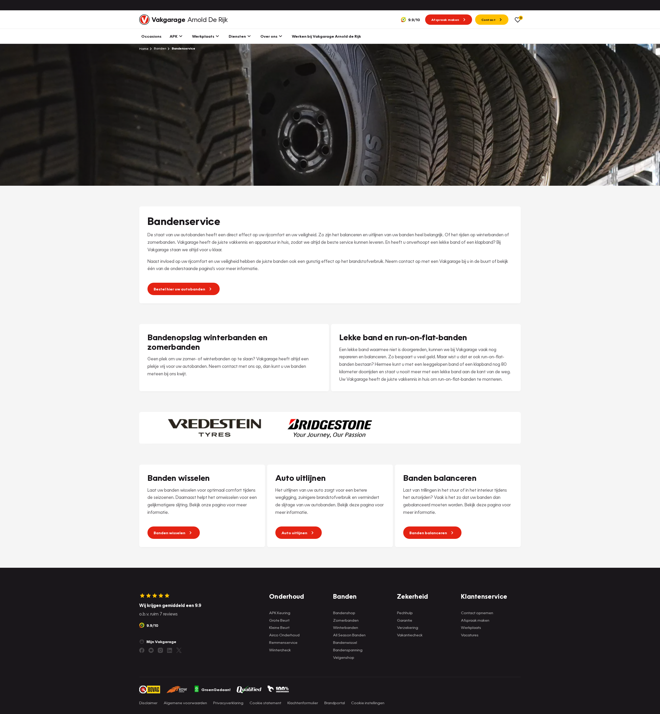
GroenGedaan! (215, 689)
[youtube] (151, 650)
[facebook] (141, 650)
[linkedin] (169, 650)
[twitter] (179, 650)
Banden (159, 48)
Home (143, 48)
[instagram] (160, 650)
